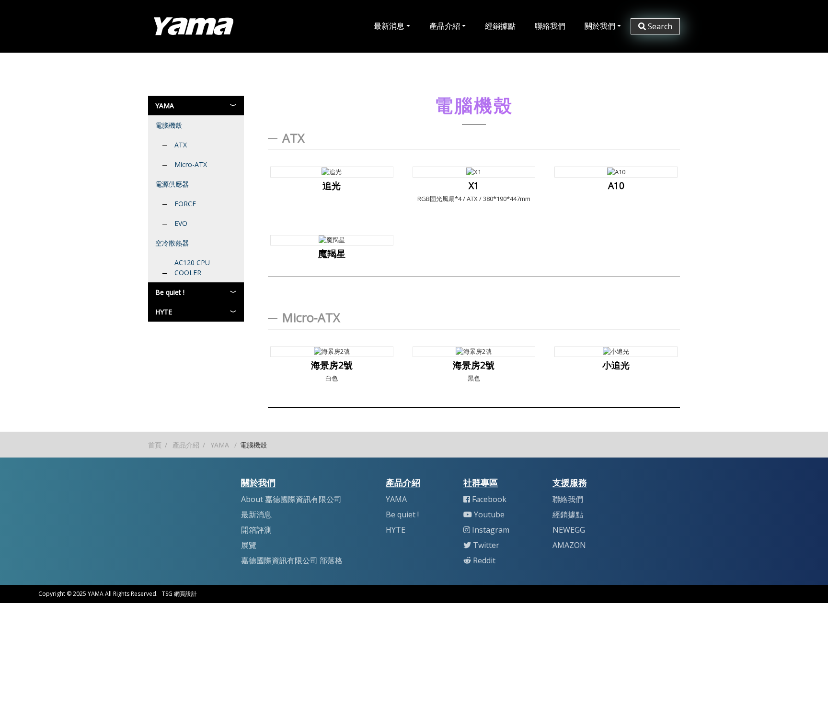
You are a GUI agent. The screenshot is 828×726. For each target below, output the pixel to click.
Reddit (484, 560)
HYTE (163, 311)
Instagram (490, 530)
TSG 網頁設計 (179, 594)
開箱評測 (256, 530)
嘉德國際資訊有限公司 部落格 (292, 560)
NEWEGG (568, 530)
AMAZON (569, 545)
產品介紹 (444, 26)
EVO (180, 223)
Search (660, 26)
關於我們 (600, 26)
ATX (180, 144)
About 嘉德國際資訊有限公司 (291, 499)
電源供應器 (172, 184)
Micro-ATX (190, 164)
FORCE (185, 203)
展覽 (248, 545)
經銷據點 (500, 26)
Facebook (489, 499)
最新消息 (389, 26)
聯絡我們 (550, 26)
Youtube (489, 514)
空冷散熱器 (172, 242)
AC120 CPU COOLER (192, 267)
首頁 (154, 444)
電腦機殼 (168, 125)
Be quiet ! (169, 292)
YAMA (164, 105)
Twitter (486, 545)
